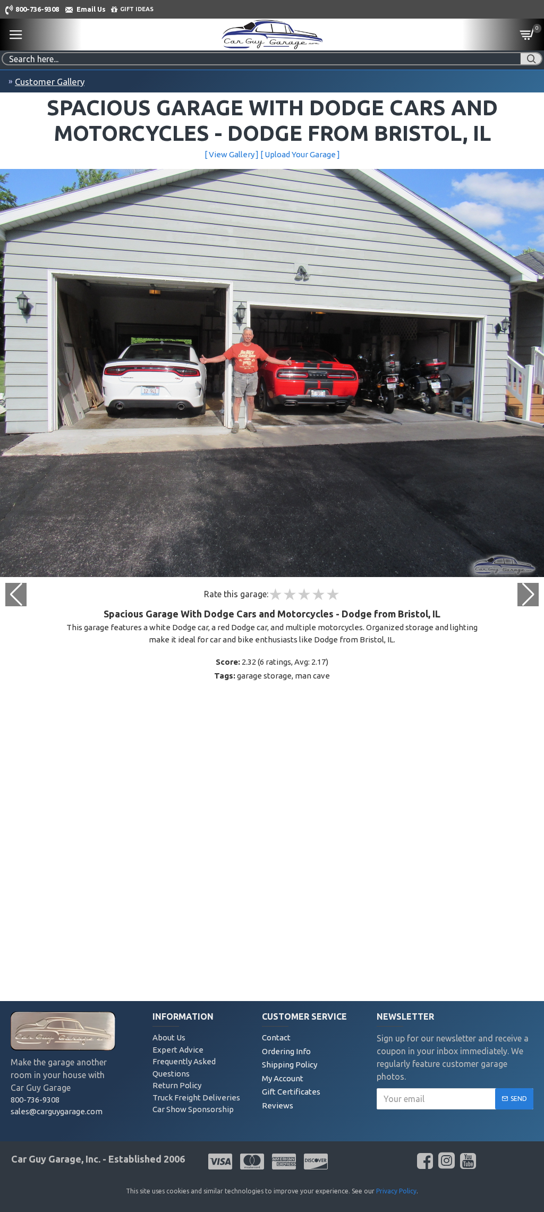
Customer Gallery (49, 82)
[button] (528, 594)
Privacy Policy (396, 1191)
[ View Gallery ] (232, 154)
